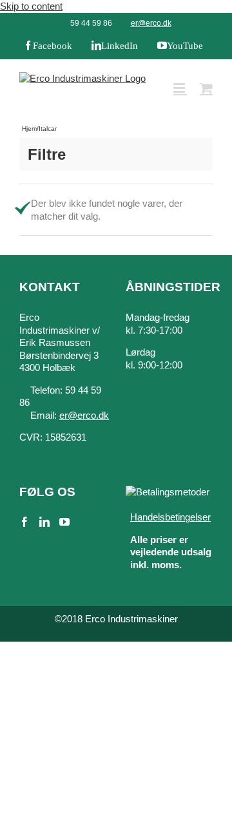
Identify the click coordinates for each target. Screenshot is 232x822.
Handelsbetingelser (170, 516)
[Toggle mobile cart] (206, 88)
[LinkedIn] (44, 522)
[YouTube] (64, 522)
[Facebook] (24, 522)
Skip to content (31, 6)
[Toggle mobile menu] (180, 88)
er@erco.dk (151, 23)
